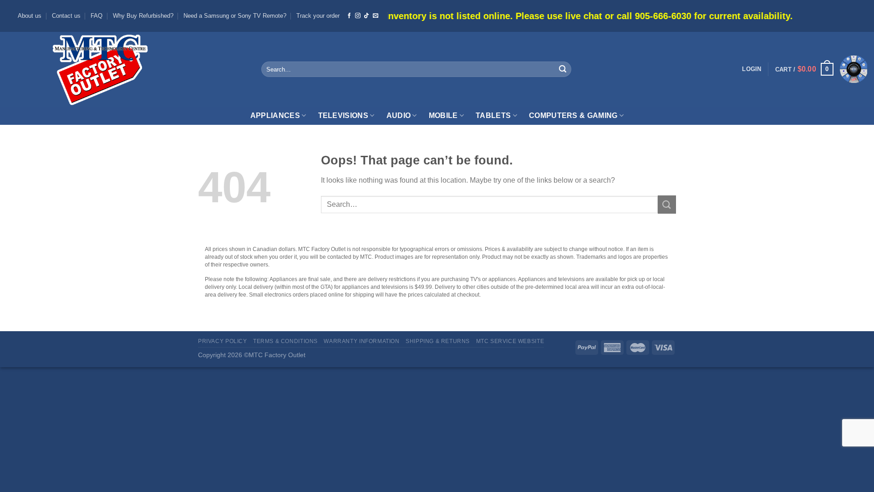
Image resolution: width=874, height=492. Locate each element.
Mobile (443, 115)
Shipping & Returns (438, 341)
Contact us (66, 15)
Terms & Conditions (285, 341)
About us (29, 15)
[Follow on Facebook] (349, 16)
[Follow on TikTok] (366, 16)
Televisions (343, 115)
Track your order (318, 15)
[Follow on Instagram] (358, 16)
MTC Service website (510, 341)
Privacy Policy (222, 341)
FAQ (96, 15)
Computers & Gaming (573, 115)
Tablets (493, 115)
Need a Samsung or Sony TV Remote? (234, 15)
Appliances (275, 115)
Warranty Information (361, 341)
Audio (398, 115)
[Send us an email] (375, 16)
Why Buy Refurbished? (143, 15)
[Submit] (562, 69)
